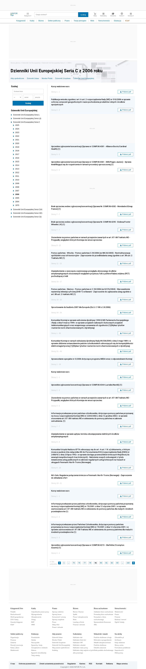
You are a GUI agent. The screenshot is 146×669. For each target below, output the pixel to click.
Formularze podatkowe (122, 648)
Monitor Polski (47, 78)
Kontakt (99, 664)
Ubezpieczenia (36, 617)
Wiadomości (119, 612)
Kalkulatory (77, 634)
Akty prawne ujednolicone (60, 648)
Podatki (12, 612)
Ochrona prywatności (27, 664)
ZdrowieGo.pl (119, 637)
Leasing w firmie (78, 622)
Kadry (32, 21)
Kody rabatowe (120, 642)
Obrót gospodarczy (16, 617)
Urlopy (33, 619)
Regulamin (71, 664)
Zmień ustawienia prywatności (51, 664)
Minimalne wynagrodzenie (102, 640)
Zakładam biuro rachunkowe (103, 612)
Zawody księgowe (16, 622)
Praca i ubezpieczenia (80, 617)
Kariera (82, 664)
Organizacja (14, 637)
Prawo (67, 21)
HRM (33, 625)
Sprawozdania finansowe (102, 622)
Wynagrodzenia (36, 614)
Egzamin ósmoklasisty (38, 653)
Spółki (75, 614)
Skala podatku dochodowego (103, 650)
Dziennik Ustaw (33, 78)
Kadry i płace (14, 648)
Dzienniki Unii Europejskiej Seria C (53, 63)
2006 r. (69, 63)
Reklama (109, 664)
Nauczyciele (35, 642)
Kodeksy (55, 650)
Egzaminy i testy (36, 645)
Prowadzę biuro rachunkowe (103, 614)
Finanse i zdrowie (79, 625)
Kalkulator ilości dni (79, 640)
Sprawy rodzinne (57, 612)
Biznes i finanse (78, 612)
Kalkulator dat (77, 637)
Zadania (13, 642)
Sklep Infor (55, 625)
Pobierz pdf (126, 92)
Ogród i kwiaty (119, 622)
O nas (12, 664)
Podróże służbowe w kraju (102, 637)
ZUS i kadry (14, 619)
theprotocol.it (119, 650)
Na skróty (118, 634)
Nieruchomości (104, 21)
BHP (32, 622)
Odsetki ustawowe (100, 648)
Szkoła (33, 640)
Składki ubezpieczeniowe (102, 642)
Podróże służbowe (100, 645)
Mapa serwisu (122, 664)
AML (95, 625)
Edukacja (117, 21)
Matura (33, 650)
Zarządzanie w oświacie (39, 648)
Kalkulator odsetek (79, 645)
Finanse (117, 617)
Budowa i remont (120, 619)
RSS (90, 664)
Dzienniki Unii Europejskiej (31, 63)
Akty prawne (57, 634)
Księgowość (21, 21)
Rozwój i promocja (16, 645)
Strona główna (15, 63)
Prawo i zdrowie (57, 627)
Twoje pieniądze (80, 21)
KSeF (127, 21)
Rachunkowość (15, 614)
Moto (92, 21)
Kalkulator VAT (78, 642)
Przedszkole (35, 637)
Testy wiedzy (35, 655)
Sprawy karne (56, 614)
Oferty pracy (119, 653)
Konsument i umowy (59, 617)
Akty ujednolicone (17, 78)
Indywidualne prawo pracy (40, 612)
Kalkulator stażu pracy (80, 648)
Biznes (41, 21)
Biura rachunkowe (101, 608)
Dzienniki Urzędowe (63, 78)
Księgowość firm (16, 608)
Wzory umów (119, 645)
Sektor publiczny (54, 21)
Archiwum (118, 640)
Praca (54, 622)
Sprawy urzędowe (58, 619)
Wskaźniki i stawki (101, 634)
